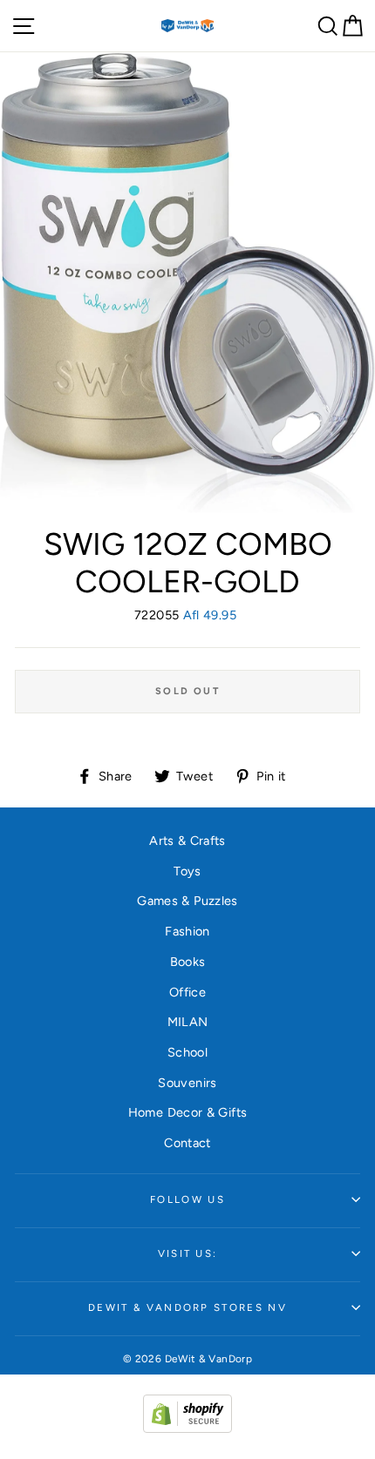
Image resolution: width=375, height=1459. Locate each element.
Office (187, 992)
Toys (187, 871)
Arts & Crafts (187, 840)
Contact (187, 1143)
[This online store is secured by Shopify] (187, 1428)
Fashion (187, 931)
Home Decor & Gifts (188, 1112)
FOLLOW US (187, 1199)
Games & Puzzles (187, 900)
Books (188, 961)
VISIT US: (188, 1253)
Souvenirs (187, 1083)
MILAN (187, 1022)
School (187, 1052)
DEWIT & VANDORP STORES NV (187, 1307)
